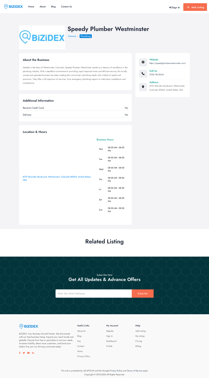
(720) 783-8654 (156, 74)
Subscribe (143, 293)
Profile (109, 346)
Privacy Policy (83, 356)
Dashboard (111, 341)
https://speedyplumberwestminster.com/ (167, 63)
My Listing (139, 336)
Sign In (109, 336)
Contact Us (66, 6)
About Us (81, 330)
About (43, 6)
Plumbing (86, 36)
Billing (138, 346)
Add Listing (197, 7)
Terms (80, 351)
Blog (53, 6)
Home (31, 6)
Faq (79, 341)
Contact (80, 346)
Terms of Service (134, 370)
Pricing (138, 341)
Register (110, 330)
